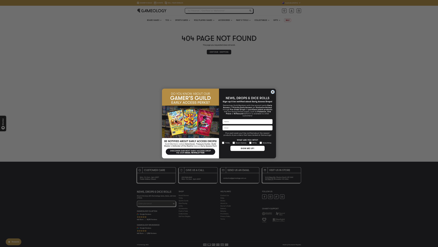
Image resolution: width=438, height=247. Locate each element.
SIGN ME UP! (247, 148)
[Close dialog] (272, 92)
